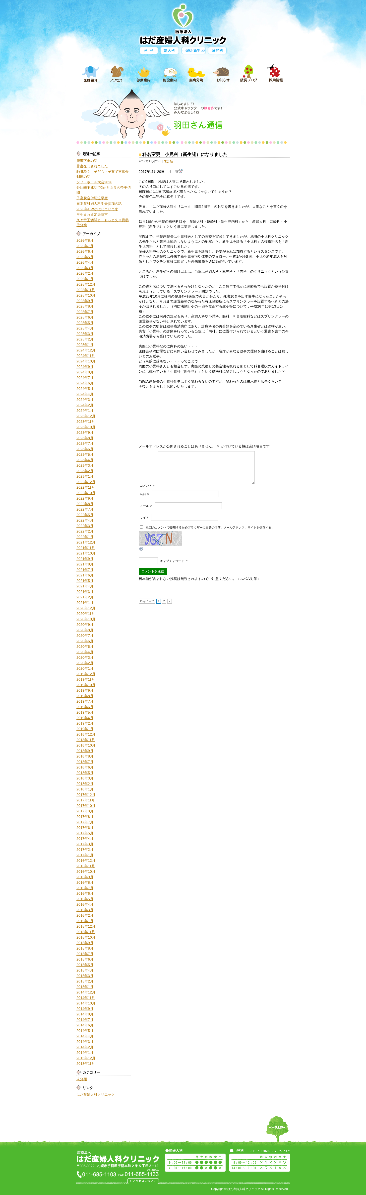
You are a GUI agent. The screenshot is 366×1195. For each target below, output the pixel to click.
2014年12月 (85, 992)
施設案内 (170, 73)
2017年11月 (85, 800)
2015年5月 (84, 965)
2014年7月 (84, 1020)
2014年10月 (85, 1003)
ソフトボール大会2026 (94, 182)
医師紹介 (90, 73)
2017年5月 (84, 833)
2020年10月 (85, 619)
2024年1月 (84, 411)
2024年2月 (84, 405)
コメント (148, 485)
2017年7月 (84, 822)
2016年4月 (84, 904)
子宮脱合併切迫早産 (92, 198)
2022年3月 (84, 526)
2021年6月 (84, 575)
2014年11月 (85, 998)
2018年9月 (84, 751)
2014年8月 (84, 1014)
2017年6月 (84, 828)
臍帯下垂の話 (86, 161)
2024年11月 (85, 356)
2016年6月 (84, 893)
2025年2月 (84, 339)
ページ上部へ (277, 1132)
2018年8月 (84, 756)
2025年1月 (84, 345)
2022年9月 (84, 498)
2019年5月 (84, 712)
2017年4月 (84, 839)
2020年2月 (84, 663)
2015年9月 (84, 943)
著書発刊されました (92, 166)
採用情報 (275, 73)
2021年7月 (84, 570)
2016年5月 (84, 899)
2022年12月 (85, 482)
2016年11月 (85, 866)
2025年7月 (84, 312)
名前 (145, 494)
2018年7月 (84, 762)
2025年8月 (84, 306)
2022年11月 (85, 487)
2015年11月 (85, 932)
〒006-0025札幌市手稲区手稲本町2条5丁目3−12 (143, 1181)
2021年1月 (84, 603)
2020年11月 (85, 614)
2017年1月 (84, 855)
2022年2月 (84, 531)
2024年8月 (84, 372)
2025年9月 (84, 301)
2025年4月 (84, 328)
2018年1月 (84, 789)
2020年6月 (84, 641)
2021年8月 (84, 564)
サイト (144, 517)
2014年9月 (84, 1009)
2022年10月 (85, 493)
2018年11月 (85, 740)
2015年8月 (84, 948)
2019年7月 (84, 701)
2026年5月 (84, 257)
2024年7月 (84, 378)
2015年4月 (84, 970)
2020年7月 (84, 636)
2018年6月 (84, 767)
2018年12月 (85, 734)
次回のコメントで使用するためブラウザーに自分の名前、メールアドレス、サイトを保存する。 (210, 527)
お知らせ (222, 73)
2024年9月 (84, 367)
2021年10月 (85, 553)
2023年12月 (85, 416)
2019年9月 (84, 690)
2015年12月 (85, 926)
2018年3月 (84, 778)
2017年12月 (85, 795)
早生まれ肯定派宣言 (92, 215)
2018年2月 (84, 784)
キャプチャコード (172, 561)
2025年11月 (85, 290)
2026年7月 (84, 246)
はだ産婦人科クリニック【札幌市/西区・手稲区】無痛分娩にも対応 (183, 23)
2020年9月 (84, 625)
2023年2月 (84, 471)
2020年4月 (84, 652)
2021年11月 (85, 548)
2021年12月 (85, 542)
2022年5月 (84, 515)
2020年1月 (84, 668)
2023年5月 (84, 454)
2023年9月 (84, 433)
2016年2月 (84, 915)
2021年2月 (84, 597)
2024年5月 (84, 389)
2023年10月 (85, 427)
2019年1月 (84, 729)
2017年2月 (84, 850)
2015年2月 (84, 981)
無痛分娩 (196, 73)
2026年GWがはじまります (97, 209)
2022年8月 (84, 504)
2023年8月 (84, 438)
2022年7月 (84, 509)
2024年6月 (84, 383)
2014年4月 (84, 1036)
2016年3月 (84, 910)
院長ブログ (249, 73)
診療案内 (143, 73)
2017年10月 (85, 806)
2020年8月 (84, 630)
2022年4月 (84, 520)
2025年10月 (85, 295)
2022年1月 (84, 537)
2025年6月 (84, 317)
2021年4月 (84, 586)
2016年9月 (84, 877)
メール (146, 506)
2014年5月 (84, 1031)
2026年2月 (84, 273)
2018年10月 (85, 745)
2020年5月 (84, 647)
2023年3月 (84, 465)
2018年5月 (84, 773)
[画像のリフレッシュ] (141, 549)
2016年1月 (84, 921)
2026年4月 (84, 262)
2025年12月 (85, 284)
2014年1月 (84, 1053)
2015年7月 (84, 954)
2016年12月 (85, 861)
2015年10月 (85, 937)
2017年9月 (84, 811)
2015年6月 (84, 959)
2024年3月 (84, 400)
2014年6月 (84, 1025)
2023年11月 (85, 422)
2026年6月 (84, 251)
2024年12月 (85, 350)
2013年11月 (85, 1064)
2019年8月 (84, 696)
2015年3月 (84, 976)
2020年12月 (85, 608)
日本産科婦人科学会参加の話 (99, 204)
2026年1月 (84, 279)
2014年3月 (84, 1042)
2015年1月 (84, 987)
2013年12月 (85, 1058)
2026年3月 (84, 268)
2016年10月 (85, 871)
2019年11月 (85, 679)
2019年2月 (84, 723)
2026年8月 (84, 240)
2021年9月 (84, 559)
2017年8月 (84, 817)
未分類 (81, 1079)
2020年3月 (84, 657)
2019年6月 (84, 707)
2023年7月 (84, 443)
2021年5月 (84, 581)
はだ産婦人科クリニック (95, 1094)
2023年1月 (84, 476)
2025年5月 (84, 323)
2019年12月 (85, 674)
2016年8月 (84, 882)
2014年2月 (84, 1047)
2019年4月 (84, 718)
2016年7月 (84, 888)
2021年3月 (84, 592)
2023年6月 (84, 449)
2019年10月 (85, 685)
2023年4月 (84, 460)
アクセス (117, 73)
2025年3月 (84, 334)
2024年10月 (85, 361)
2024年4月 (84, 394)
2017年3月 (84, 844)
